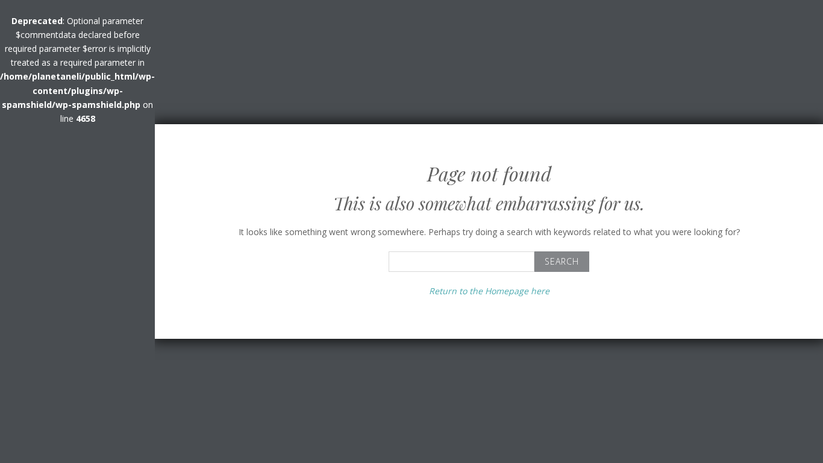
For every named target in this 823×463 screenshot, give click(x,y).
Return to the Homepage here (489, 291)
